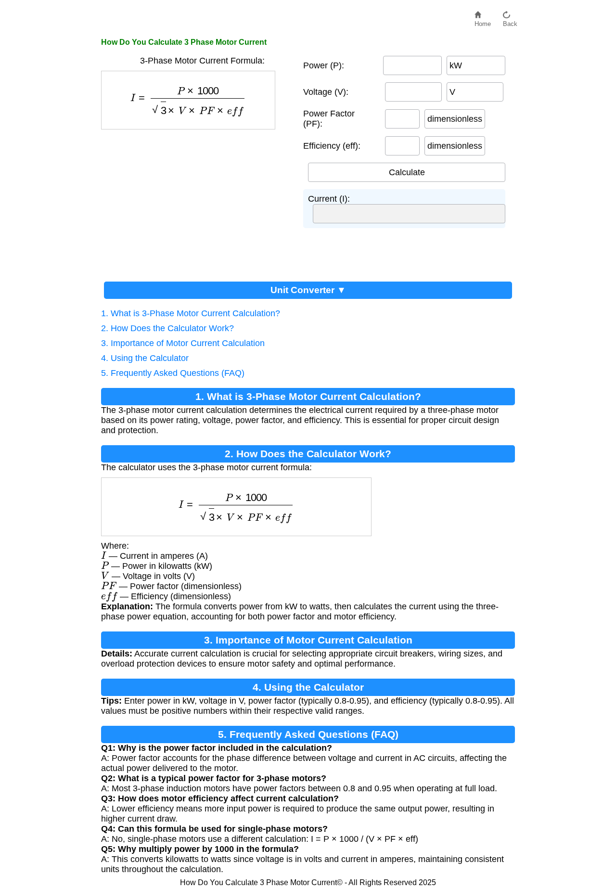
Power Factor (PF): (329, 119)
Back (510, 21)
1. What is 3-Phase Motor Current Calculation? (190, 313)
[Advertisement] (197, 201)
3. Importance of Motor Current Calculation (183, 343)
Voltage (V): (325, 92)
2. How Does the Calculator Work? (167, 328)
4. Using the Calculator (145, 358)
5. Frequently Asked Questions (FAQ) (172, 373)
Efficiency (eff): (331, 146)
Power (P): (323, 65)
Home (483, 21)
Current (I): (329, 199)
